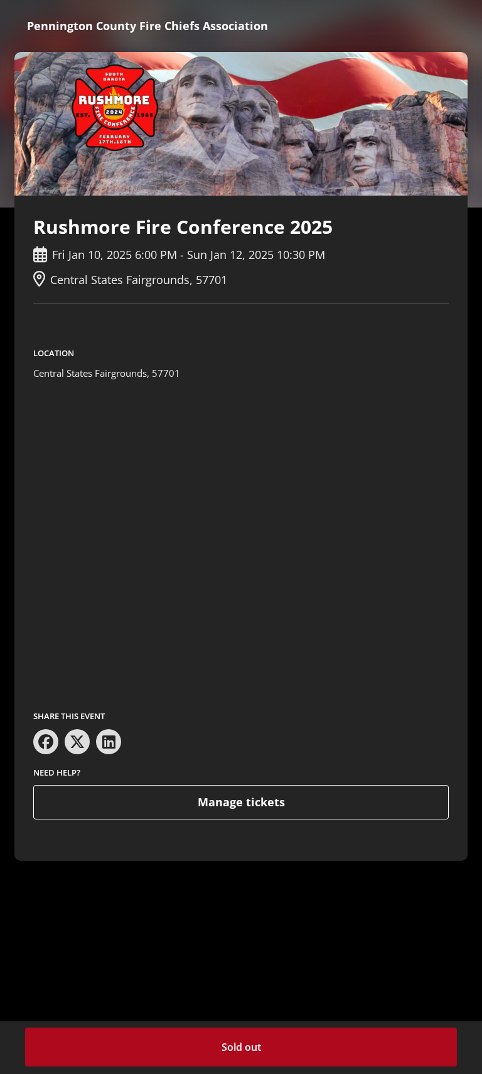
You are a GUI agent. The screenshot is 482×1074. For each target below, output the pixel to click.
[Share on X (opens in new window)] (77, 741)
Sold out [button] (241, 1047)
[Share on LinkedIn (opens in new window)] (108, 741)
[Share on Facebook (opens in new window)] (45, 741)
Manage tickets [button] (241, 801)
